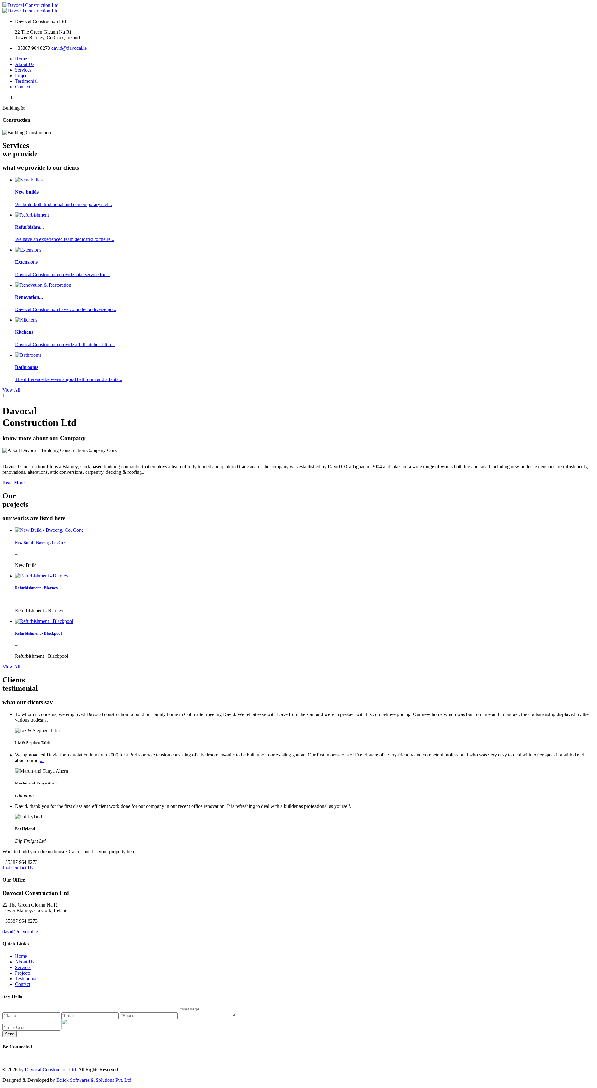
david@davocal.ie (68, 48)
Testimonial (26, 81)
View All (11, 390)
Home (21, 58)
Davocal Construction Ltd (50, 1069)
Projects (22, 75)
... (49, 720)
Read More (13, 482)
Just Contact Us (17, 867)
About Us (24, 64)
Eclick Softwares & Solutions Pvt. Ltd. (94, 1080)
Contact (22, 86)
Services (23, 70)
